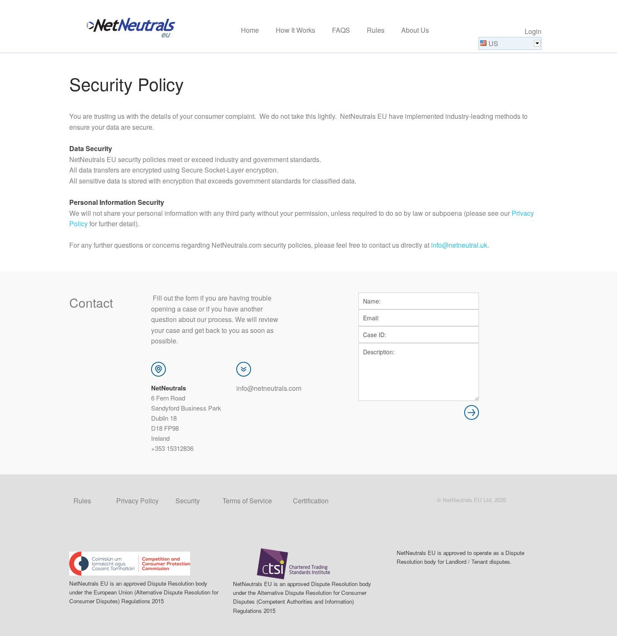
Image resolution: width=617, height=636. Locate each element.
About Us (415, 30)
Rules (375, 30)
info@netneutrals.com (268, 388)
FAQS (341, 30)
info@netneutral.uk (459, 245)
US (493, 43)
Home (250, 30)
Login (533, 31)
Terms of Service (247, 500)
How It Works (295, 30)
